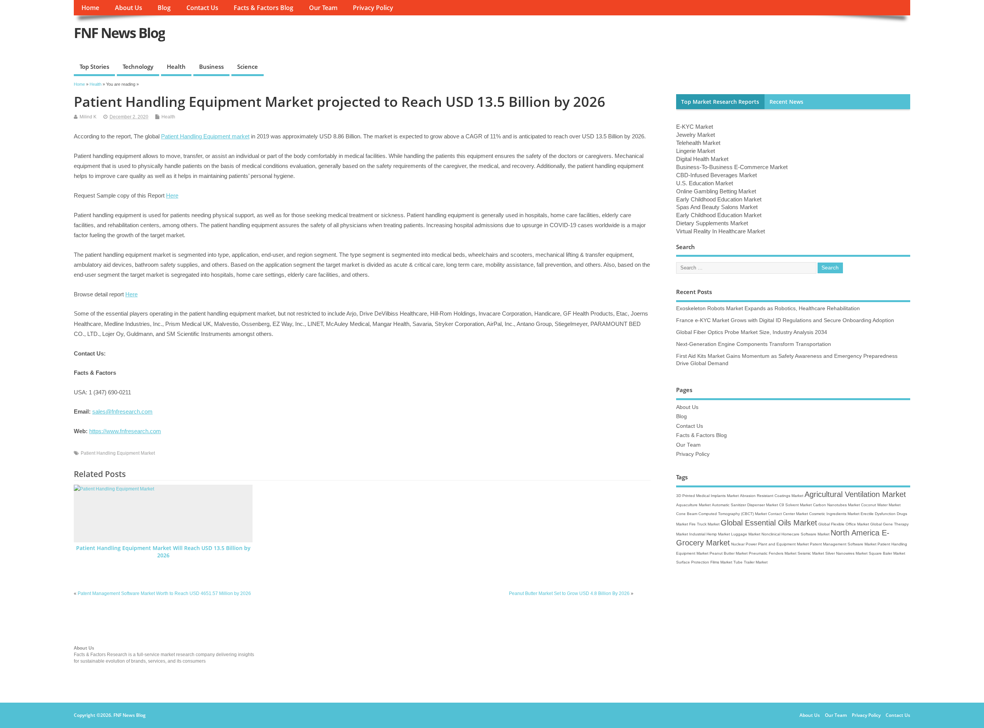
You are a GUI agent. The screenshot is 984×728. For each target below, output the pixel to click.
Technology (138, 66)
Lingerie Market (695, 151)
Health (176, 66)
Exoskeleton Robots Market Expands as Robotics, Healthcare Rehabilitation (768, 308)
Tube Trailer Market (750, 562)
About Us (128, 7)
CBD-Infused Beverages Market (716, 175)
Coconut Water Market (881, 505)
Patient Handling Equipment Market (118, 453)
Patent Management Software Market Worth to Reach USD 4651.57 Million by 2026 (164, 593)
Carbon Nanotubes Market (836, 505)
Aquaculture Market (693, 505)
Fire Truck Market (704, 524)
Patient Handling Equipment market (205, 136)
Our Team (323, 7)
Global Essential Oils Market (769, 523)
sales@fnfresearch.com (122, 411)
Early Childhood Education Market (718, 199)
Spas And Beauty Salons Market (717, 207)
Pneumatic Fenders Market (772, 553)
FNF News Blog (119, 32)
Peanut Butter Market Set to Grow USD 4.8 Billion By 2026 (569, 593)
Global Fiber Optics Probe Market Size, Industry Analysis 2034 (751, 332)
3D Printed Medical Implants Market (707, 496)
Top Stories (94, 66)
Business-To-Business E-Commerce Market (732, 167)
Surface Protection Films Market (704, 562)
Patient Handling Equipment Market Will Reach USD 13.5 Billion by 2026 (163, 552)
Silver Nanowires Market (846, 553)
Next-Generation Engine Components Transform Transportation (753, 344)
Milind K (88, 117)
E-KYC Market (694, 126)
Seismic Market (811, 553)
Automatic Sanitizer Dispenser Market (745, 505)
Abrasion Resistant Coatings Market (771, 496)
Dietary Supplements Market (712, 223)
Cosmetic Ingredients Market (834, 514)
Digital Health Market (702, 159)
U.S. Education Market (704, 183)
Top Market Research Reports (720, 101)
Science (247, 66)
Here (172, 195)
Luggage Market (745, 534)
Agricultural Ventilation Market (855, 494)
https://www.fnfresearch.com (125, 431)
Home (90, 7)
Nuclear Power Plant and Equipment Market (770, 544)
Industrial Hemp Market (709, 534)
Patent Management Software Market (843, 544)
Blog (164, 7)
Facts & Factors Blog (263, 7)
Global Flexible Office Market (843, 524)
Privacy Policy (373, 7)
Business (211, 66)
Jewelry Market (695, 134)
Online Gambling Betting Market (716, 191)
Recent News (786, 101)
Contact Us (202, 7)
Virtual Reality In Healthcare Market (720, 231)
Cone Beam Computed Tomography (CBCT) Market (721, 514)
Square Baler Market (887, 553)
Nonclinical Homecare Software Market (795, 534)
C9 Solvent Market (795, 505)
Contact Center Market (788, 514)
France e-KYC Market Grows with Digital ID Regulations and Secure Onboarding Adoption (785, 320)
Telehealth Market (698, 143)
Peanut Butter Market (729, 553)
